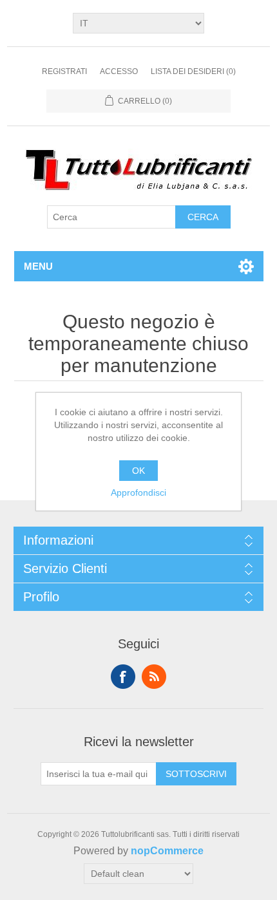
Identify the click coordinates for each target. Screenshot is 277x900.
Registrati (64, 71)
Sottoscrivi (196, 774)
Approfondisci (138, 492)
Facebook (123, 676)
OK (138, 470)
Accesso (119, 71)
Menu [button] (38, 266)
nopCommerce (167, 850)
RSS (154, 676)
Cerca (202, 217)
